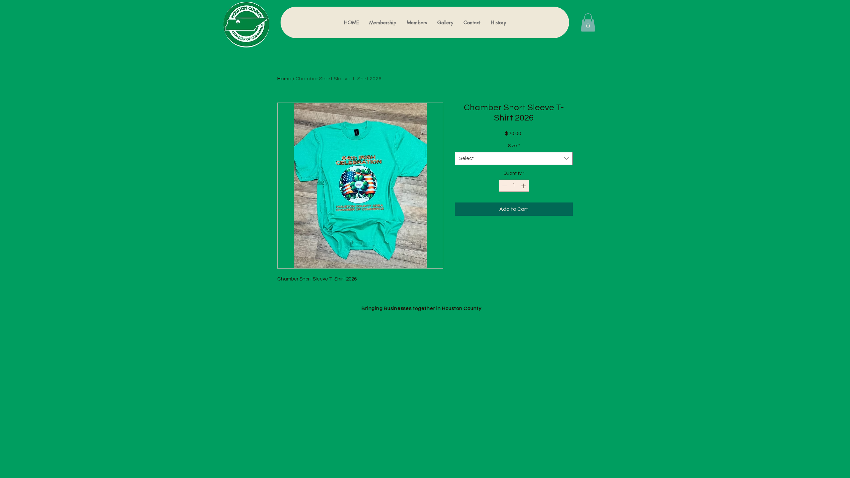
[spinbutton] (514, 186)
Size (514, 145)
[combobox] (514, 158)
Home (284, 78)
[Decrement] (504, 186)
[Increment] (524, 186)
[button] (588, 22)
